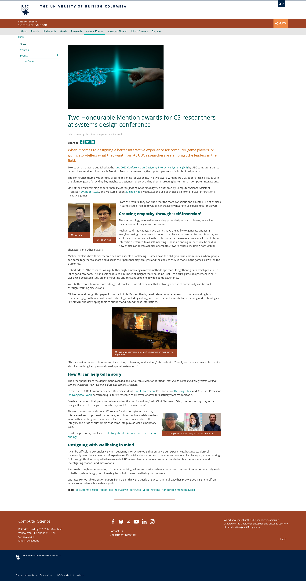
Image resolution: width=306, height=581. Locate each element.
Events (24, 55)
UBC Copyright (62, 575)
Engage (156, 31)
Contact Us (116, 531)
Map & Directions (28, 540)
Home (21, 37)
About (23, 31)
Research (76, 31)
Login (283, 539)
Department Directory (123, 535)
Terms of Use (46, 575)
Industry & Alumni (117, 31)
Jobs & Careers (139, 31)
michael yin (121, 490)
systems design (88, 490)
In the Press (27, 61)
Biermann (149, 391)
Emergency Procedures (26, 575)
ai (77, 490)
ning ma (155, 490)
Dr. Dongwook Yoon (80, 395)
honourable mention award (178, 490)
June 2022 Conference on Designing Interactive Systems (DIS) (151, 167)
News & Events (94, 31)
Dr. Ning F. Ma (182, 391)
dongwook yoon (139, 490)
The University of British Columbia (25, 9)
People (35, 31)
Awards (24, 50)
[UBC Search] (281, 4)
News (23, 44)
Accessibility (78, 575)
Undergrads (49, 31)
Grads (63, 31)
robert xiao (106, 490)
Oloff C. (138, 391)
